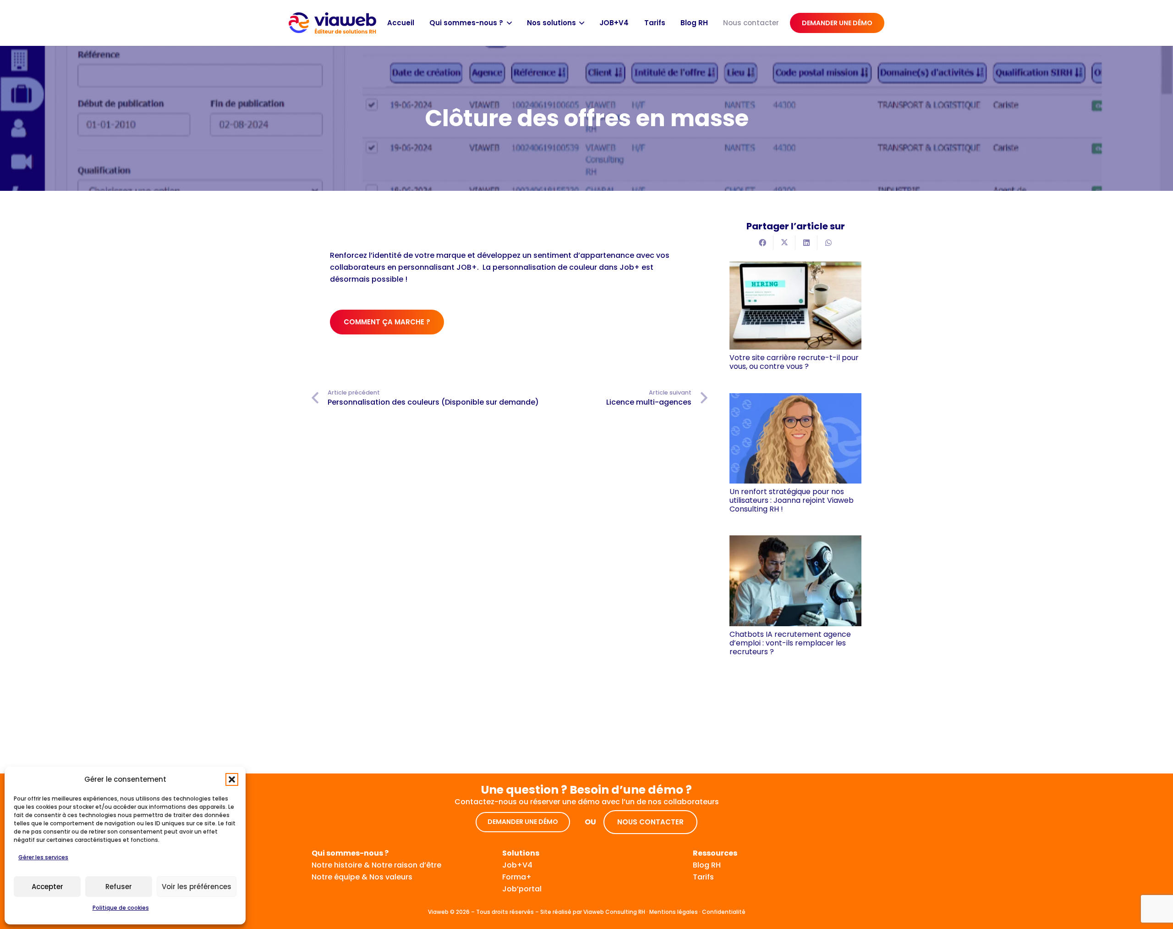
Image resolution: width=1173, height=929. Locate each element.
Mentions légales (673, 912)
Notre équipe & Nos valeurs (362, 877)
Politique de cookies (121, 908)
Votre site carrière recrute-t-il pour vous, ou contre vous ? (794, 362)
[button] (231, 779)
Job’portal (522, 889)
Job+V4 (517, 865)
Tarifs (703, 877)
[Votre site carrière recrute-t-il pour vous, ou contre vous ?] (795, 305)
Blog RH (707, 865)
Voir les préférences (196, 886)
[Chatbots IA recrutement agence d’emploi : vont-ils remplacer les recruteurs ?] (795, 580)
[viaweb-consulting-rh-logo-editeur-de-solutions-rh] (332, 23)
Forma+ (517, 877)
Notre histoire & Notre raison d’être (376, 865)
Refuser (118, 886)
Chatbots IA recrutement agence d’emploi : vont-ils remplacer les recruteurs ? (790, 643)
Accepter (47, 886)
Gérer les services (43, 857)
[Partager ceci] (762, 242)
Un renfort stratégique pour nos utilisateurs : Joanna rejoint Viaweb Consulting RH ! (791, 500)
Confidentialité (723, 912)
